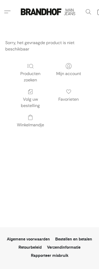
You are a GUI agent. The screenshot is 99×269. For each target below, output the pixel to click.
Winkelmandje (30, 125)
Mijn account (68, 73)
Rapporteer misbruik (49, 255)
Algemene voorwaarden (28, 239)
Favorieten (68, 99)
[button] (50, 12)
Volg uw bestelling (30, 102)
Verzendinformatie (64, 247)
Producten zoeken (30, 77)
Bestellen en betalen (73, 239)
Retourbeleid (30, 247)
